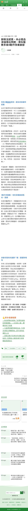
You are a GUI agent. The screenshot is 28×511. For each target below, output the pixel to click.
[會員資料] (24, 2)
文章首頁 (13, 505)
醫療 (19, 5)
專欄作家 (19, 505)
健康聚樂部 (11, 502)
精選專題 (18, 502)
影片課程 (4, 409)
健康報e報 (15, 495)
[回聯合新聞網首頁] (2, 2)
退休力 (8, 505)
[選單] (26, 2)
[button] (26, 5)
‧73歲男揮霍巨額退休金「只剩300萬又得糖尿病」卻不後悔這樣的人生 (14, 330)
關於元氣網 (5, 502)
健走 (13, 136)
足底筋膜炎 (22, 141)
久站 (18, 136)
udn (2, 36)
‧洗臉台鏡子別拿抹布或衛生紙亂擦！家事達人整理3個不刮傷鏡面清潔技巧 (14, 338)
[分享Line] (10, 8)
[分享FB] (3, 8)
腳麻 (9, 102)
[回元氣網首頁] (6, 2)
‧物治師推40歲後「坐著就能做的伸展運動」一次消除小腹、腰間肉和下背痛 (14, 323)
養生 (7, 5)
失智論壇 (13, 5)
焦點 (2, 5)
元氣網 (5, 36)
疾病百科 (24, 502)
